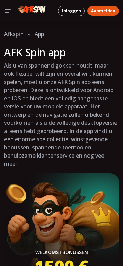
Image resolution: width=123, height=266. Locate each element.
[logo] (31, 11)
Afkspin (14, 34)
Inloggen (71, 11)
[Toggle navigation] (8, 11)
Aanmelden (103, 11)
